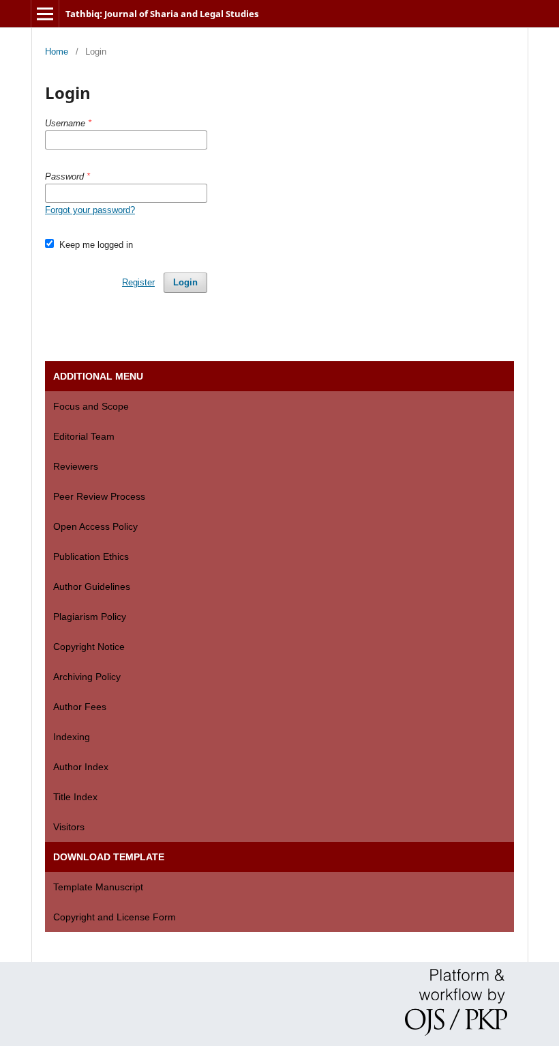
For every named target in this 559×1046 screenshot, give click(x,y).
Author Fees (79, 706)
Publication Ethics (91, 556)
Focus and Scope (91, 406)
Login (185, 282)
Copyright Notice (89, 646)
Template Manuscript (98, 886)
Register (138, 282)
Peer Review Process (99, 496)
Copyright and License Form (114, 916)
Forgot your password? (90, 210)
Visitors (69, 826)
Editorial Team (84, 436)
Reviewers (75, 466)
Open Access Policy (95, 526)
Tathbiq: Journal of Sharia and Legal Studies (161, 14)
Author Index (80, 766)
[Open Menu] (45, 13)
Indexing (71, 736)
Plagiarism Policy (89, 616)
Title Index (75, 796)
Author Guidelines (91, 586)
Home (56, 51)
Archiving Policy (87, 676)
